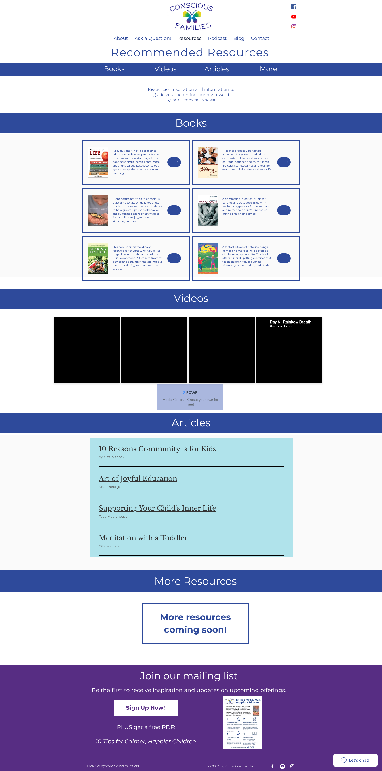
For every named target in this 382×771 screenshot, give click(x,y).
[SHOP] (174, 210)
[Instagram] (293, 26)
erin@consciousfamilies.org (118, 766)
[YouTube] (293, 16)
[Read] (174, 162)
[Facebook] (293, 6)
